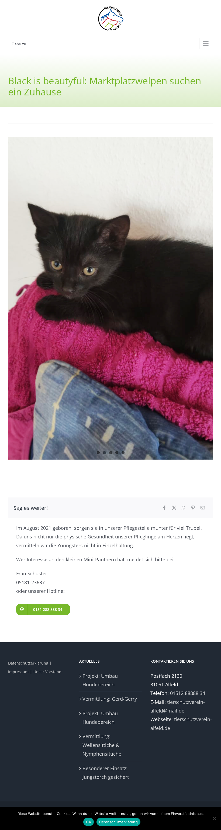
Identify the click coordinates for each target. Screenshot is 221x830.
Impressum (18, 671)
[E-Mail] (203, 508)
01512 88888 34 (187, 693)
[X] (174, 508)
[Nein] (214, 818)
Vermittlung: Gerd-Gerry (109, 699)
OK (88, 822)
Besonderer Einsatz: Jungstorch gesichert (105, 772)
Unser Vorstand (47, 671)
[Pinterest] (193, 508)
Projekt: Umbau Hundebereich (100, 680)
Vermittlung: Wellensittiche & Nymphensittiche (101, 745)
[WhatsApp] (183, 508)
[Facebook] (164, 508)
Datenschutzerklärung (28, 663)
